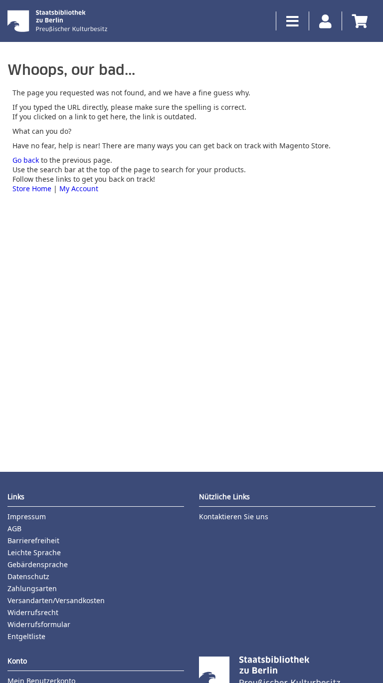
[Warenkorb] (355, 20)
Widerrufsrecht (32, 612)
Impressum (26, 516)
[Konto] (320, 20)
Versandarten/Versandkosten (56, 600)
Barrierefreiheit (33, 540)
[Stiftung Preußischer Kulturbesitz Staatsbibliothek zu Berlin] (57, 21)
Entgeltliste (26, 636)
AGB (14, 528)
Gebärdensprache (37, 564)
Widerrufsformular (38, 624)
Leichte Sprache (34, 552)
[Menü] (287, 20)
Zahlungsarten (32, 588)
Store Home (31, 188)
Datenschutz (28, 576)
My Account (78, 188)
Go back (25, 160)
